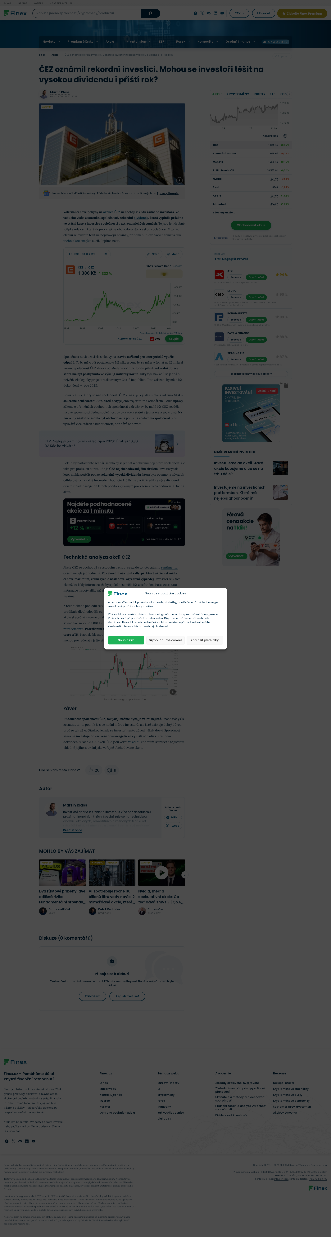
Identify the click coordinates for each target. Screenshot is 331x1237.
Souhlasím (126, 640)
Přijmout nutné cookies (165, 640)
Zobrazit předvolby (205, 640)
